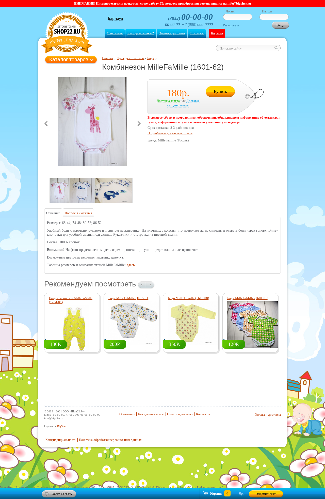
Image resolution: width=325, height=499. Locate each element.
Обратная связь (62, 494)
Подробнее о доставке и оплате (170, 133)
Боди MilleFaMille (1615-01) (128, 298)
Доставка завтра (168, 101)
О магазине (115, 33)
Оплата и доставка (172, 33)
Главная (107, 58)
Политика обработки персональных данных (110, 440)
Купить (220, 91)
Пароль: (267, 11)
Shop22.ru (66, 33)
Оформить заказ (266, 494)
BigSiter (62, 426)
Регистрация (231, 25)
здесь (131, 265)
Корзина (217, 33)
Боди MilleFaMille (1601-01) (247, 298)
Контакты (197, 33)
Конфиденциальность (60, 440)
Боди (150, 58)
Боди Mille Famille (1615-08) (188, 298)
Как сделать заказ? (140, 33)
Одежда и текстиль (130, 58)
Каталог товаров (68, 59)
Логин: (231, 11)
